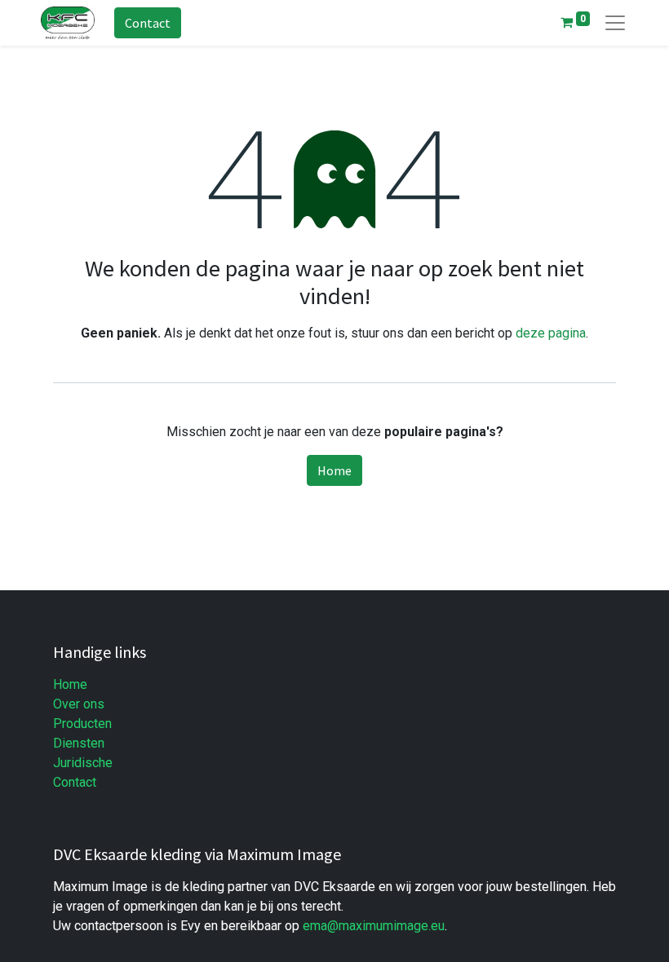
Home (334, 470)
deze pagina (551, 333)
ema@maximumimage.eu (374, 925)
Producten (82, 723)
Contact (148, 23)
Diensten (78, 743)
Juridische (83, 762)
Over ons (78, 704)
